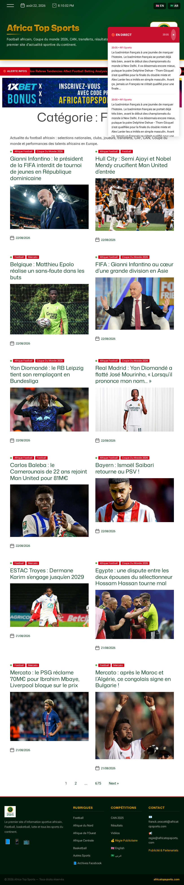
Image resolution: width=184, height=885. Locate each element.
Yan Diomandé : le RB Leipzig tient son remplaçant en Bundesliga (46, 374)
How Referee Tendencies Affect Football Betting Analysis (55, 71)
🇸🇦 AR (174, 5)
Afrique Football (24, 151)
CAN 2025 (117, 818)
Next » (114, 783)
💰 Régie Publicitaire (124, 840)
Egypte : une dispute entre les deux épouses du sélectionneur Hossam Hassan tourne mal (134, 577)
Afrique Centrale (83, 840)
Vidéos (115, 833)
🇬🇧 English (117, 848)
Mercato (32, 257)
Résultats (117, 825)
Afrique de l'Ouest (84, 833)
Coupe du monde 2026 (50, 151)
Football (126, 151)
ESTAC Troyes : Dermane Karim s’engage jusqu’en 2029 (47, 574)
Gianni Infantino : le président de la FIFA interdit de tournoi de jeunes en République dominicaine (46, 168)
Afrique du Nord (83, 825)
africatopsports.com (167, 879)
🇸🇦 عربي (116, 855)
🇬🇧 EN (160, 5)
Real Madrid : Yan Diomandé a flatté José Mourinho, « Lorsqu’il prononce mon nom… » (133, 374)
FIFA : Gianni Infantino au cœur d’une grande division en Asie (134, 267)
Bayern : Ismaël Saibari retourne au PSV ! (124, 468)
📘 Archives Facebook (87, 863)
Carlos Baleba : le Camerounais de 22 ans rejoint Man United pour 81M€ (48, 471)
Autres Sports (81, 855)
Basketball (80, 848)
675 (98, 783)
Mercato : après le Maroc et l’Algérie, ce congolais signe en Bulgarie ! (133, 679)
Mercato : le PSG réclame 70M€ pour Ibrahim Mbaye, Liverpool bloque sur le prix (44, 679)
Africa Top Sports (43, 28)
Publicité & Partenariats (163, 850)
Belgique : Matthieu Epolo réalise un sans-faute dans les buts (47, 270)
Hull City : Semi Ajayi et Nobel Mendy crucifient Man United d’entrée (133, 165)
